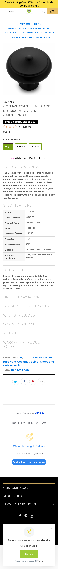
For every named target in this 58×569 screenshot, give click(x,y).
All (20, 357)
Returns (10, 333)
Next (36, 24)
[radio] (8, 146)
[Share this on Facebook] (24, 381)
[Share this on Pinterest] (32, 381)
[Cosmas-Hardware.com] (29, 11)
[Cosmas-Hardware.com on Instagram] (31, 516)
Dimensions (14, 269)
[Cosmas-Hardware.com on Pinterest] (26, 516)
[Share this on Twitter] (15, 381)
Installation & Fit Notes (26, 306)
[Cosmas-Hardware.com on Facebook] (20, 516)
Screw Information (22, 324)
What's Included (19, 315)
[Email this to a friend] (41, 381)
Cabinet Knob (20, 370)
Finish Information (21, 297)
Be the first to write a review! (29, 462)
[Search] (44, 11)
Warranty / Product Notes (22, 344)
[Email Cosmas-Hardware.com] (37, 516)
